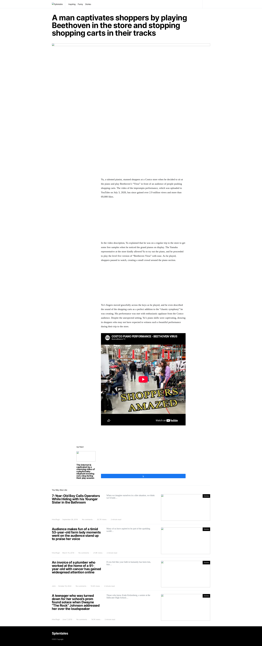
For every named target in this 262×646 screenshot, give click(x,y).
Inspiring (72, 4)
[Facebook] (208, 634)
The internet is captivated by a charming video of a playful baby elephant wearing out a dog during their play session (85, 471)
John (54, 586)
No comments (87, 519)
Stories (88, 4)
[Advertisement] (143, 154)
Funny (80, 4)
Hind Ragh (56, 519)
